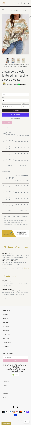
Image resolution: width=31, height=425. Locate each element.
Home (3, 9)
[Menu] (28, 3)
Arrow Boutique (13, 420)
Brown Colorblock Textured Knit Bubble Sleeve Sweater (14, 11)
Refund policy (6, 346)
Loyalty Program (6, 334)
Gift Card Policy (6, 338)
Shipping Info (6, 330)
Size (3, 97)
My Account (5, 314)
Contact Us (26, 268)
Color (3, 91)
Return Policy (6, 326)
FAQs (4, 389)
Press (4, 397)
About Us (5, 385)
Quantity (24, 103)
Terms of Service (7, 342)
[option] (7, 61)
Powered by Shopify (20, 420)
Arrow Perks (6, 423)
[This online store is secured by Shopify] (15, 376)
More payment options (15, 118)
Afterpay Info (6, 322)
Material (3, 103)
